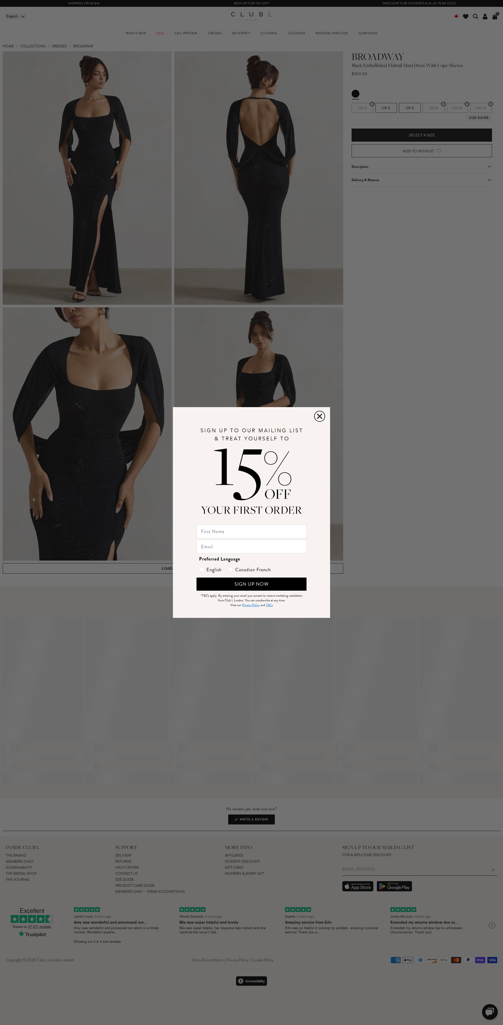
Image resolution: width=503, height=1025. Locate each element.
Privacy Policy (251, 605)
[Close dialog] (319, 416)
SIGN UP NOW (251, 584)
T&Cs (269, 605)
